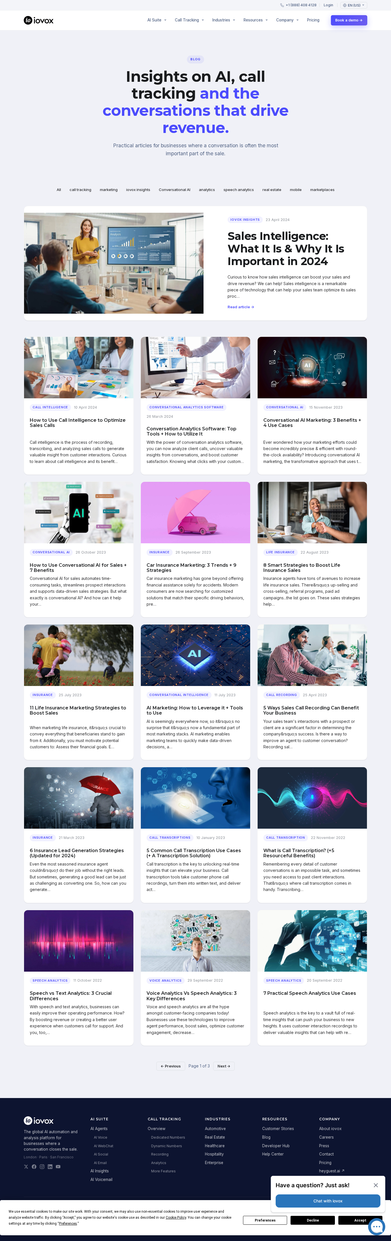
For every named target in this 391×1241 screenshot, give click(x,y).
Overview (156, 1128)
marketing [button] (109, 189)
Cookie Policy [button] (176, 1218)
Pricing (313, 20)
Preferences (265, 1220)
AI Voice (100, 1137)
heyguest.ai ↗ (332, 1171)
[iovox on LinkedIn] (50, 1166)
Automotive (215, 1128)
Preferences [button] (68, 1224)
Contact (326, 1154)
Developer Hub (276, 1145)
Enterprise (214, 1162)
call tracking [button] (80, 189)
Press (324, 1145)
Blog (266, 1137)
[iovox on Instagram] (42, 1166)
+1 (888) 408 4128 (301, 5)
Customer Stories (278, 1128)
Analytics (158, 1163)
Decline (313, 1220)
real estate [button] (271, 189)
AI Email (100, 1163)
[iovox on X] (26, 1166)
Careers (326, 1137)
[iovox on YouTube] (58, 1166)
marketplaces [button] (322, 189)
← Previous (171, 1066)
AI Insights (99, 1171)
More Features (163, 1171)
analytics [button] (207, 189)
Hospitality (214, 1154)
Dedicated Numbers (168, 1137)
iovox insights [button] (138, 189)
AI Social (101, 1154)
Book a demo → (349, 20)
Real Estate (215, 1137)
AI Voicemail (101, 1179)
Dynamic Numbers (166, 1146)
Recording (160, 1154)
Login (328, 5)
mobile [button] (296, 189)
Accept (360, 1220)
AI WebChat (103, 1146)
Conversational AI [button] (174, 189)
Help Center (273, 1154)
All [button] (59, 189)
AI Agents (99, 1128)
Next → (224, 1066)
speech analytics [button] (239, 189)
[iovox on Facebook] (34, 1166)
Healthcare (215, 1145)
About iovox (330, 1128)
